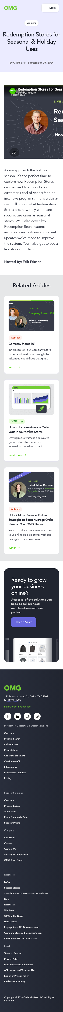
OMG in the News (13, 916)
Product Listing (12, 806)
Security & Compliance (16, 854)
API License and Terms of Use (19, 970)
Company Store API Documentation (22, 933)
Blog (6, 899)
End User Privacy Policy (16, 975)
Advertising (10, 811)
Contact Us (10, 848)
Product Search (12, 738)
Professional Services (15, 772)
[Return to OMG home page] (10, 8)
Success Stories (12, 887)
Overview (9, 733)
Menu (53, 8)
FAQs (7, 882)
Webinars (9, 910)
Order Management (14, 755)
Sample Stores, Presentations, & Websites (26, 893)
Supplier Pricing (12, 822)
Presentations (11, 750)
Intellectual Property (14, 981)
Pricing (7, 778)
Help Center (10, 921)
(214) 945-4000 (12, 699)
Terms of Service (12, 953)
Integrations (10, 767)
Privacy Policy (11, 959)
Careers (8, 843)
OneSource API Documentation (20, 938)
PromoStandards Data (15, 817)
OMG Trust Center (13, 860)
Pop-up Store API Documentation (21, 927)
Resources (9, 904)
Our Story (9, 837)
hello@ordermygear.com (17, 706)
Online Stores (11, 744)
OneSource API (12, 761)
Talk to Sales (23, 622)
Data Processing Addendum (18, 964)
